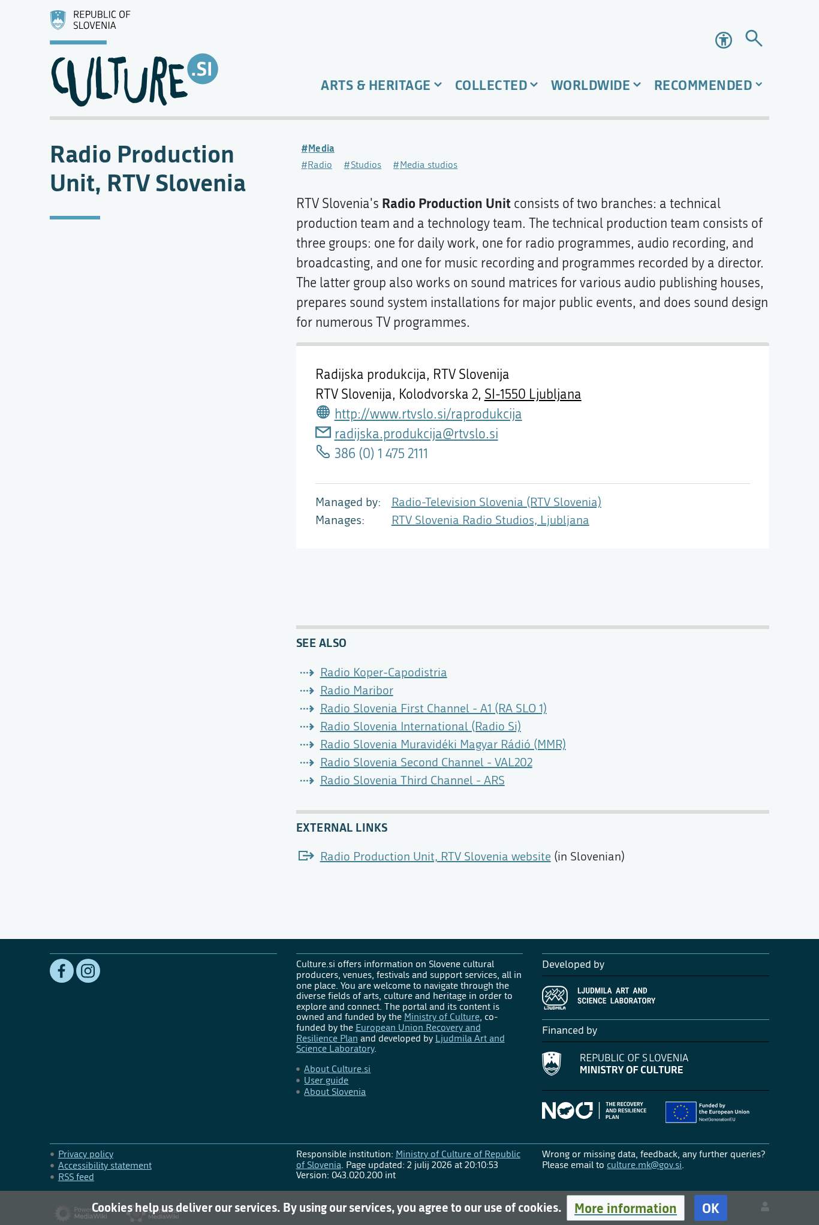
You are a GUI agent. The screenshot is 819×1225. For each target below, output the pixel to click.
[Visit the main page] (163, 58)
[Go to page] (754, 40)
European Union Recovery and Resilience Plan (388, 1033)
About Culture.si (337, 1068)
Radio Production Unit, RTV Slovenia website (435, 856)
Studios (366, 164)
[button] (626, 1208)
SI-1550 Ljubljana (533, 394)
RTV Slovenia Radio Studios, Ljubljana (490, 520)
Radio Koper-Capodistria (383, 672)
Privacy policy (85, 1154)
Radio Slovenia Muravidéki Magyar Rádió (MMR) (443, 744)
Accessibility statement (105, 1165)
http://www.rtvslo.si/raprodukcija (428, 414)
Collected (491, 85)
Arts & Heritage (376, 85)
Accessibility (724, 40)
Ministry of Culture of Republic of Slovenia (408, 1159)
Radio (320, 164)
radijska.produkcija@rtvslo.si (416, 434)
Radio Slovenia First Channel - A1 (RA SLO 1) (433, 708)
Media (321, 148)
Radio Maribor (356, 690)
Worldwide (591, 85)
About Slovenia (335, 1091)
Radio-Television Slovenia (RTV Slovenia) (496, 502)
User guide (326, 1080)
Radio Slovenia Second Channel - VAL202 (426, 762)
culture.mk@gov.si (644, 1164)
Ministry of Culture (442, 1016)
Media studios (428, 164)
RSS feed (76, 1176)
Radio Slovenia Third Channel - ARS (412, 780)
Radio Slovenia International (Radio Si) (420, 726)
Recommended (703, 85)
